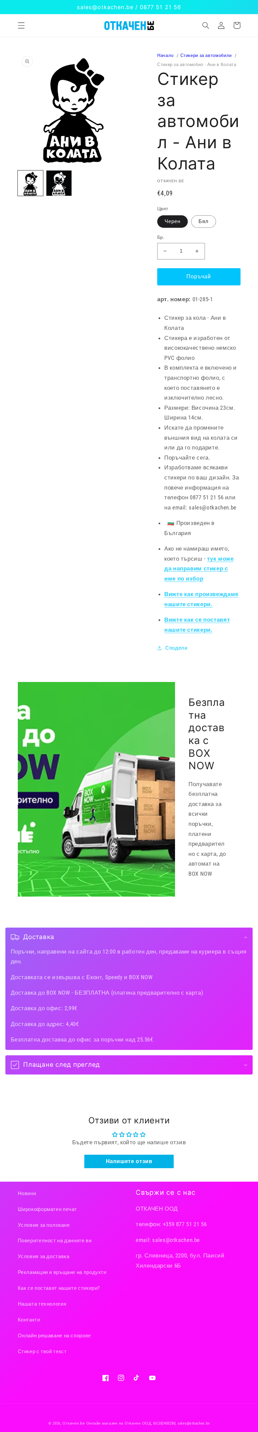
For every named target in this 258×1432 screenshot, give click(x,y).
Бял (204, 221)
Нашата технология (42, 1304)
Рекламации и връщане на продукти (62, 1272)
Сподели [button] (176, 648)
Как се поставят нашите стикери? (59, 1288)
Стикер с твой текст (42, 1351)
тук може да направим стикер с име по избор (199, 568)
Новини (27, 1193)
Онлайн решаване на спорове (54, 1336)
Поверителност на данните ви (55, 1241)
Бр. (161, 237)
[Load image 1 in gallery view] (30, 183)
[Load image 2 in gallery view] (59, 183)
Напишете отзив (129, 1161)
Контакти (29, 1320)
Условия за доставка (44, 1256)
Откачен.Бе (73, 1423)
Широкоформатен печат (47, 1209)
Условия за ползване (44, 1225)
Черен (172, 221)
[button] (21, 25)
